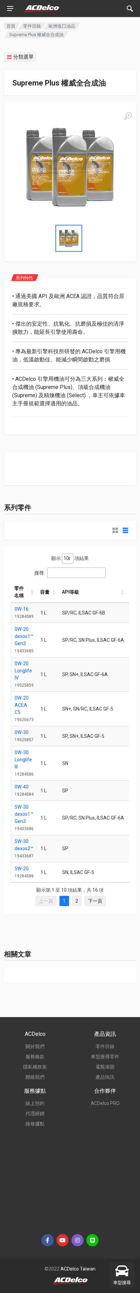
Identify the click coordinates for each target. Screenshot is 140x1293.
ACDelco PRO (105, 1103)
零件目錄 (32, 26)
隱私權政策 (35, 1067)
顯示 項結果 (70, 558)
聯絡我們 (35, 1077)
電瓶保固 (105, 1067)
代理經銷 (35, 1113)
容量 (45, 592)
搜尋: (39, 573)
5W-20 (22, 868)
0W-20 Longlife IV (23, 671)
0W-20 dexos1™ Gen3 (24, 636)
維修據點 (35, 1123)
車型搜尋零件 (105, 1056)
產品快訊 (105, 1077)
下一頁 (95, 901)
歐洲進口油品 (62, 26)
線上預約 (35, 1103)
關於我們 (35, 1046)
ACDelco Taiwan (77, 1269)
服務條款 (35, 1056)
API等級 (70, 592)
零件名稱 (19, 592)
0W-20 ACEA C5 (22, 705)
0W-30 (22, 732)
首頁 (10, 26)
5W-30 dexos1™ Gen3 (24, 814)
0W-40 (22, 787)
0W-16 (22, 609)
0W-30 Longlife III (23, 759)
